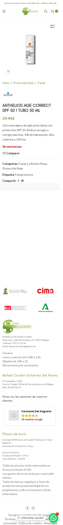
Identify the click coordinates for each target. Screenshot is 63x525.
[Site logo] (30, 11)
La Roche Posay (37, 163)
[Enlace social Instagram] (33, 508)
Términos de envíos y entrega (22, 519)
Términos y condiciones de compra (29, 515)
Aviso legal (50, 523)
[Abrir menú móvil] (4, 11)
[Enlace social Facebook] (18, 181)
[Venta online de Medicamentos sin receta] (15, 307)
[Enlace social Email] (22, 181)
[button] (53, 518)
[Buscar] (46, 11)
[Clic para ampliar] (8, 71)
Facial (41, 83)
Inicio (5, 83)
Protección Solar (23, 83)
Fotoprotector (24, 174)
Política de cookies (30, 523)
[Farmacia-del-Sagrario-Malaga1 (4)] (17, 326)
